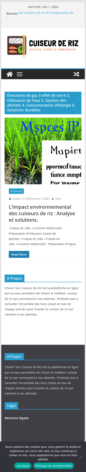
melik (58, 198)
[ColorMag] (10, 74)
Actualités (16, 191)
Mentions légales (17, 418)
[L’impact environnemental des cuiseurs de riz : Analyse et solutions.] (43, 151)
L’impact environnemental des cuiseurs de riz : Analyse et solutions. (42, 213)
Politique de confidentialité (53, 465)
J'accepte (22, 465)
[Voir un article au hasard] (76, 74)
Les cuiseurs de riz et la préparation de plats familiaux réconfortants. (45, 15)
